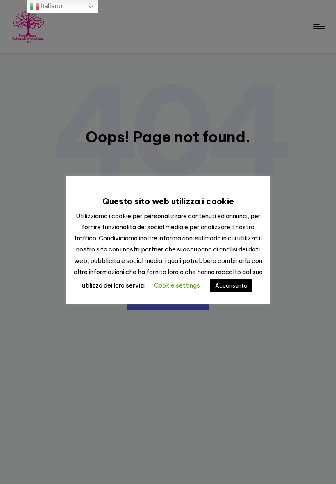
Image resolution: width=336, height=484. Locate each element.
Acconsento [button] (231, 285)
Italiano (50, 5)
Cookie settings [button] (177, 285)
